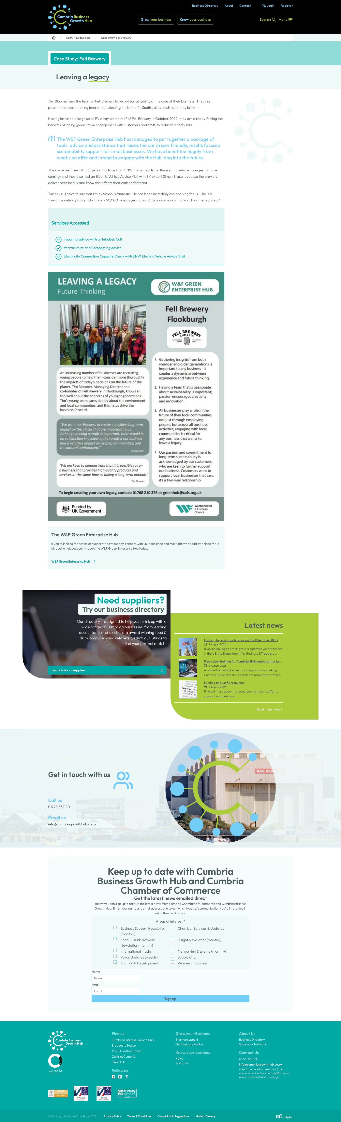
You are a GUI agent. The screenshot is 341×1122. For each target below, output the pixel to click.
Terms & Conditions (139, 1116)
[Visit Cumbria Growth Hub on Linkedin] (120, 1077)
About (229, 6)
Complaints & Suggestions (173, 1116)
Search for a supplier (68, 670)
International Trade (136, 951)
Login (270, 6)
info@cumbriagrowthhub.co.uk (260, 1064)
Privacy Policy (112, 1116)
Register (287, 6)
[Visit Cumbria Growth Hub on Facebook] (113, 1077)
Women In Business (193, 963)
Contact (245, 6)
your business (156, 19)
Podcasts (181, 1063)
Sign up (170, 998)
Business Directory (205, 6)
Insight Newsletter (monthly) (199, 940)
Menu (283, 19)
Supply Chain (188, 957)
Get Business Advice (189, 1044)
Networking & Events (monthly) (202, 951)
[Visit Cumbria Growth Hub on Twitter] (127, 1077)
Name (96, 972)
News (179, 1058)
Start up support (186, 1039)
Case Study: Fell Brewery (116, 37)
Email (95, 985)
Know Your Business (78, 37)
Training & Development (139, 963)
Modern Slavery (205, 1116)
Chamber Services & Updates (201, 928)
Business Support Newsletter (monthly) (143, 931)
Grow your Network (252, 1044)
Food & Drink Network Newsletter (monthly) (138, 943)
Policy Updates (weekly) (139, 957)
